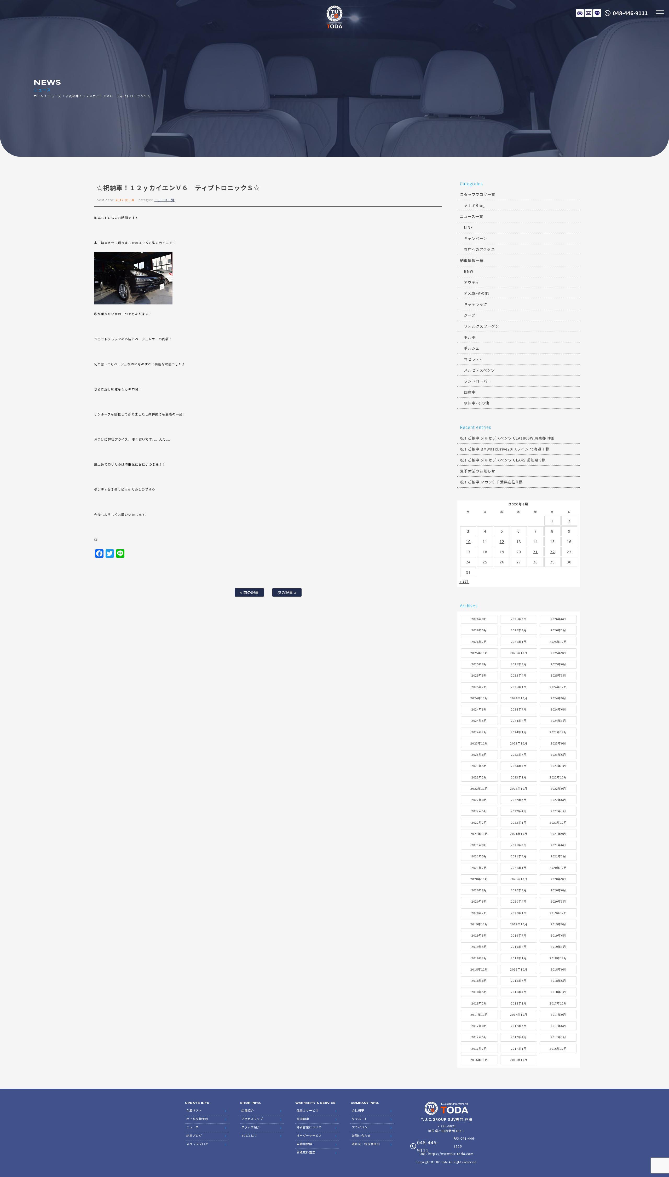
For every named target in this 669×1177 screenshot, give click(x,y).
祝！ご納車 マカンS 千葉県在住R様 (491, 481)
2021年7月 (518, 845)
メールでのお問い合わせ (588, 13)
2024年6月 (558, 709)
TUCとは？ (249, 1135)
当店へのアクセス (479, 249)
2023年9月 (558, 743)
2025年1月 (518, 687)
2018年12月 (558, 958)
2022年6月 (558, 800)
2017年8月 (479, 1026)
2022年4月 (518, 811)
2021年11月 (479, 834)
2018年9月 (558, 969)
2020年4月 (518, 901)
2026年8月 (479, 619)
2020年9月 (558, 879)
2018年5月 (479, 992)
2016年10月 (518, 1060)
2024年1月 (518, 732)
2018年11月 (479, 969)
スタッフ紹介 (250, 1127)
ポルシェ (472, 348)
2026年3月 (558, 630)
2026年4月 (518, 630)
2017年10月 (518, 1014)
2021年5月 (479, 856)
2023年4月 (518, 766)
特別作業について (309, 1127)
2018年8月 (479, 980)
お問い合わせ (361, 1135)
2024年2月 (479, 732)
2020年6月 (558, 890)
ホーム (38, 96)
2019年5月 (479, 946)
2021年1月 (518, 868)
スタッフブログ (197, 1144)
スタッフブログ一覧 (477, 194)
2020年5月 (479, 901)
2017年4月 (518, 1037)
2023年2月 (479, 777)
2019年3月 (558, 946)
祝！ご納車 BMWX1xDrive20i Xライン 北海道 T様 (505, 449)
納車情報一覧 (471, 260)
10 (468, 541)
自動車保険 (304, 1144)
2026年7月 (518, 619)
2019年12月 (558, 913)
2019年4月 (518, 946)
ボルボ (470, 337)
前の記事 (250, 592)
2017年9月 (558, 1014)
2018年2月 (479, 1003)
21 (535, 551)
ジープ (469, 315)
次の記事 (286, 592)
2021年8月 (479, 845)
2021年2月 (479, 868)
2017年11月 (479, 1014)
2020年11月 (479, 879)
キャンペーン (475, 238)
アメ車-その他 (476, 293)
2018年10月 (518, 969)
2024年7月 (518, 709)
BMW (468, 271)
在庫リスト (580, 13)
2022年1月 (518, 822)
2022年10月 (518, 788)
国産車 (470, 392)
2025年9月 (558, 653)
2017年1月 (518, 1048)
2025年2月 (479, 687)
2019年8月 (479, 935)
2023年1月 (518, 777)
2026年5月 (479, 630)
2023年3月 (558, 766)
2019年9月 (558, 924)
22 (552, 551)
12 (502, 541)
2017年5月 (479, 1037)
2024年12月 (558, 687)
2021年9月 (558, 834)
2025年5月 (479, 675)
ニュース (54, 96)
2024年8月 (479, 709)
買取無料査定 (306, 1152)
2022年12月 (558, 777)
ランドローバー (477, 381)
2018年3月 (558, 992)
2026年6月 (558, 619)
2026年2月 (479, 641)
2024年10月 (518, 698)
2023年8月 (479, 754)
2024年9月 (558, 698)
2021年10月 (518, 834)
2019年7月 (518, 935)
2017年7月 (518, 1026)
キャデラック (475, 304)
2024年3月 (558, 720)
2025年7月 (518, 664)
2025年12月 (558, 641)
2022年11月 (479, 788)
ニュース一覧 (164, 200)
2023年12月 (558, 732)
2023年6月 (558, 754)
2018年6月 (558, 980)
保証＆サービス (308, 1110)
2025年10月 (518, 653)
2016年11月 (479, 1060)
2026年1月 (518, 641)
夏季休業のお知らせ (477, 471)
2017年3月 (558, 1037)
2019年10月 (518, 924)
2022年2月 (479, 822)
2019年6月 (558, 935)
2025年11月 (479, 653)
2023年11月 (479, 743)
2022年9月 (558, 788)
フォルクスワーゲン (481, 326)
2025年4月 (518, 675)
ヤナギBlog (474, 205)
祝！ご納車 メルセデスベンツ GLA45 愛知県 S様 (503, 460)
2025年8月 (479, 664)
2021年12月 (558, 822)
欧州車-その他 (476, 403)
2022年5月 (479, 811)
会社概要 (358, 1110)
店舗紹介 (247, 1110)
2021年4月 (518, 856)
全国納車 (303, 1119)
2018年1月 (518, 1003)
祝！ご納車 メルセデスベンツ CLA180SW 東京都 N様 (507, 438)
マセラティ (473, 359)
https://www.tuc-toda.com (451, 1153)
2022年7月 (518, 800)
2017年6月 (558, 1026)
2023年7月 (518, 754)
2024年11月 (479, 698)
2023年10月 (518, 743)
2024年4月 (518, 720)
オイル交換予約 (197, 1119)
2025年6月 (558, 664)
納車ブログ (194, 1135)
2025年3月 (558, 675)
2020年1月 (518, 913)
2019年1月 (518, 958)
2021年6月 (558, 845)
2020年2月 (479, 913)
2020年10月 (518, 879)
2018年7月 (518, 980)
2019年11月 (479, 924)
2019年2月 (479, 958)
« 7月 (464, 581)
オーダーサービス (309, 1135)
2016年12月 (558, 1048)
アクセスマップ (252, 1119)
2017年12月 (558, 1003)
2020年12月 (558, 868)
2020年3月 (558, 901)
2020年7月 (518, 890)
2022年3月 (558, 811)
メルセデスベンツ (479, 370)
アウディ (471, 282)
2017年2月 (479, 1048)
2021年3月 (558, 856)
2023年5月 (479, 766)
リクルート (359, 1119)
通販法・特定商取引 (366, 1144)
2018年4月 (518, 992)
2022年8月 (479, 800)
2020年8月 (479, 890)
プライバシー (361, 1127)
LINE (597, 13)
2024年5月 (479, 720)
